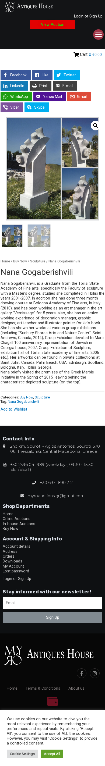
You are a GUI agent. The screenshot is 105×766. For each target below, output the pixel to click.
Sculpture (37, 261)
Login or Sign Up (88, 16)
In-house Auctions (19, 523)
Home (5, 261)
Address (10, 551)
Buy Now (20, 261)
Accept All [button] (52, 754)
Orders (9, 556)
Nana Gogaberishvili (23, 402)
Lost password (16, 571)
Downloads (12, 561)
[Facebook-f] (81, 673)
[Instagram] (95, 673)
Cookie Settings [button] (22, 754)
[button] (52, 24)
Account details (16, 546)
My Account (13, 566)
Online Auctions (16, 518)
